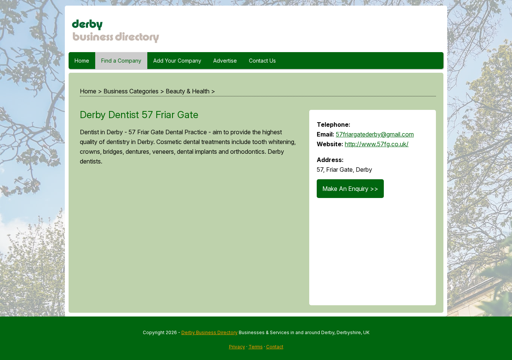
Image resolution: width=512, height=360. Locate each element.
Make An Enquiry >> (350, 188)
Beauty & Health (188, 91)
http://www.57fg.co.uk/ (377, 144)
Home (82, 60)
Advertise (225, 60)
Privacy (237, 347)
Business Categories (131, 91)
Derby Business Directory (209, 332)
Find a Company (121, 60)
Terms (256, 347)
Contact (274, 347)
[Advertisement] (187, 238)
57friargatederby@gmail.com (375, 134)
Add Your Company (177, 60)
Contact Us (262, 60)
